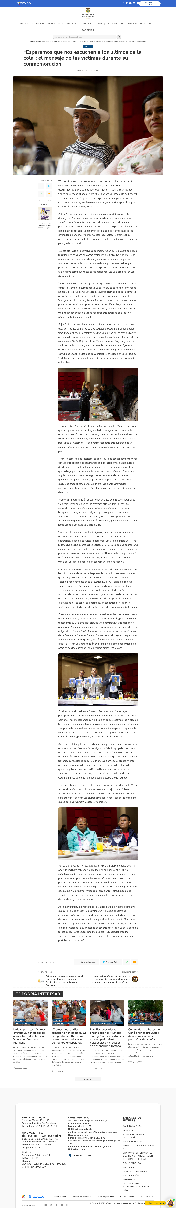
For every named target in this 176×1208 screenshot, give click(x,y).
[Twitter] (49, 186)
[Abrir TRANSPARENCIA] (150, 23)
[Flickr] (137, 3)
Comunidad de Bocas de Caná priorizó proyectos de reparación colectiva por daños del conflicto (144, 1034)
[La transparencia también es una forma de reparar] (45, 213)
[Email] (49, 194)
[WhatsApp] (41, 194)
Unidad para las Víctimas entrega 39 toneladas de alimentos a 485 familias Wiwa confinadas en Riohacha (29, 1036)
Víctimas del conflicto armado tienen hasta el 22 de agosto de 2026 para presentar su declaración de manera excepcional (69, 1036)
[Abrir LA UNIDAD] (122, 23)
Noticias (88, 47)
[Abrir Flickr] (62, 1205)
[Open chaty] (170, 1203)
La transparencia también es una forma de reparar (44, 225)
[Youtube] (130, 3)
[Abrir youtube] (46, 1205)
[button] (23, 3)
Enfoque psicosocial (101, 1023)
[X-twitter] (127, 3)
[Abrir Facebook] (57, 1205)
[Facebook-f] (123, 3)
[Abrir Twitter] (51, 1205)
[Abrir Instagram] (68, 1205)
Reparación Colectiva (25, 1023)
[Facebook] (41, 186)
